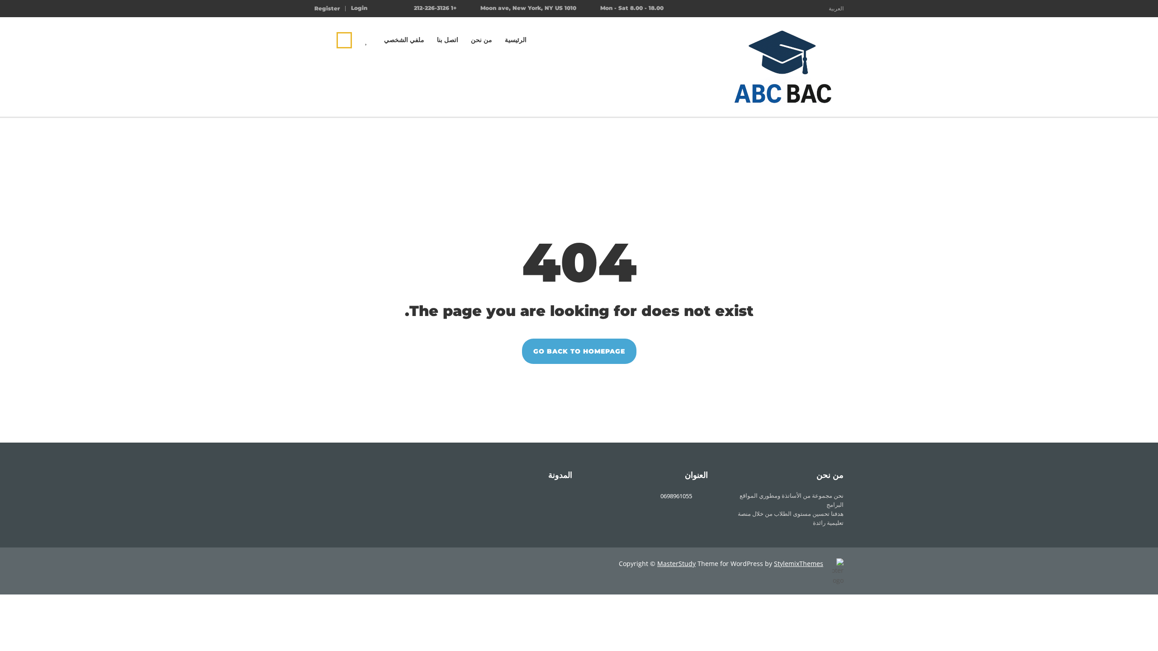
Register (327, 8)
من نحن (481, 40)
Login (359, 8)
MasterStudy (676, 563)
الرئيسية (516, 40)
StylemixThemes (798, 563)
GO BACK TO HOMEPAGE (579, 351)
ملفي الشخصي (404, 40)
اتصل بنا (447, 40)
